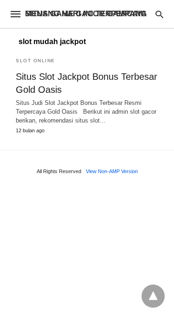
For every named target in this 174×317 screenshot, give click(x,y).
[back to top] (153, 296)
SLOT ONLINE (35, 60)
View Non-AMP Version (112, 171)
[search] (159, 14)
